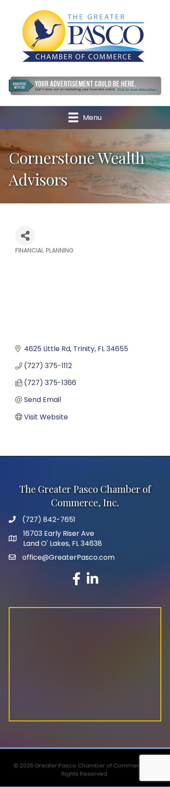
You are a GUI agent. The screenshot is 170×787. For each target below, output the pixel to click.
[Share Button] (25, 235)
